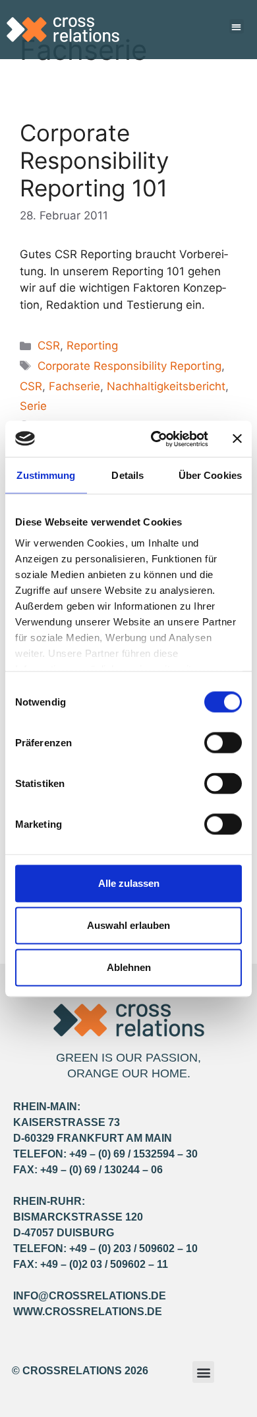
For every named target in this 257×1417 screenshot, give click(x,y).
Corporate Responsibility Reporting (129, 365)
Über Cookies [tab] (210, 475)
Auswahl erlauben (128, 925)
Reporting (92, 345)
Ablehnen (129, 967)
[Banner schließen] (237, 438)
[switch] (223, 742)
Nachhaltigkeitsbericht (166, 386)
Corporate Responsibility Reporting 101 (94, 160)
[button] (236, 26)
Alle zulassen (128, 883)
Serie (33, 406)
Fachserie (74, 386)
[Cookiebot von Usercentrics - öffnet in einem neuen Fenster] (155, 438)
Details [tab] (127, 475)
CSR (49, 345)
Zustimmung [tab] (45, 475)
